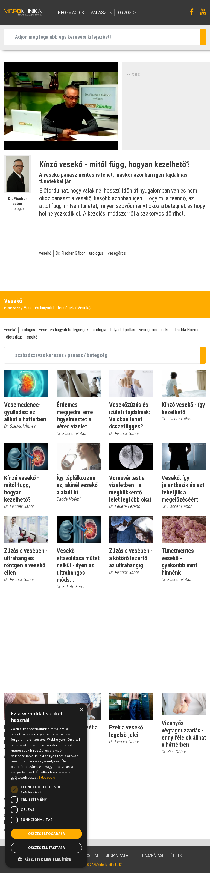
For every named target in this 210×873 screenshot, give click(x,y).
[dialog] (46, 786)
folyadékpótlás (122, 329)
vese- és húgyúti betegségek (64, 329)
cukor (166, 329)
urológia (99, 329)
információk (70, 12)
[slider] (61, 146)
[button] (46, 859)
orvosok (127, 12)
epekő (32, 337)
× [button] (81, 710)
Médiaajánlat (117, 855)
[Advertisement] (168, 111)
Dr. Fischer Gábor (70, 253)
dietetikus (14, 337)
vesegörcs (117, 253)
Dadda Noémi (186, 329)
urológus (96, 253)
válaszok (101, 12)
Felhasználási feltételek (159, 855)
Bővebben (46, 777)
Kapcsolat (88, 855)
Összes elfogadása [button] (46, 833)
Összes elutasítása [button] (46, 847)
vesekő (45, 253)
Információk (12, 308)
